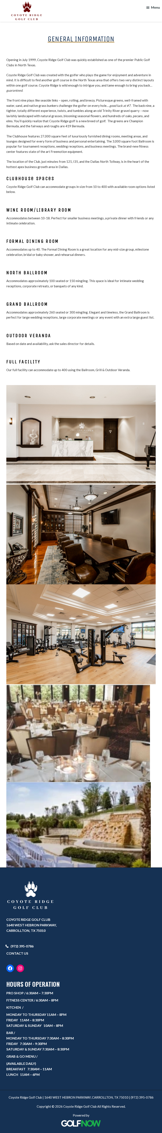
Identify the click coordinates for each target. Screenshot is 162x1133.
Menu (155, 7)
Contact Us (17, 953)
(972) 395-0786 (22, 946)
